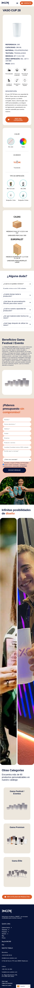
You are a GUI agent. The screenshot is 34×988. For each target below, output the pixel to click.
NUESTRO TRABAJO (7, 948)
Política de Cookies (6, 985)
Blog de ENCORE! (6, 941)
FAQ (3, 945)
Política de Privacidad (7, 983)
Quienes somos (6, 927)
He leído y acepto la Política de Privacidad (16, 462)
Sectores (4, 933)
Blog (3, 936)
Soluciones (4, 929)
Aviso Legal (4, 981)
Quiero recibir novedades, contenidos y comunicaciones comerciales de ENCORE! (15, 465)
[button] (17, 3)
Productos (4, 931)
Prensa (3, 938)
